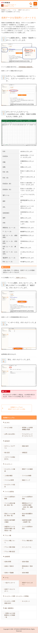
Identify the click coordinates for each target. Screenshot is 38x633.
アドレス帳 (8, 535)
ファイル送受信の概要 (9, 497)
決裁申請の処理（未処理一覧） (26, 521)
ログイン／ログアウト (9, 447)
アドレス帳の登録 (9, 547)
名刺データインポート (24, 10)
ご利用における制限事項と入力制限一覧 (9, 615)
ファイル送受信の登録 (27, 497)
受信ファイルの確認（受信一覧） (9, 514)
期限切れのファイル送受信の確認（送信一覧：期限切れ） (27, 506)
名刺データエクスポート (9, 590)
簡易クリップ (26, 480)
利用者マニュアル (6, 10)
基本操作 (7, 441)
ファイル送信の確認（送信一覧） (9, 504)
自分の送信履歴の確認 (27, 514)
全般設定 (24, 452)
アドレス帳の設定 (9, 551)
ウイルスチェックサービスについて (27, 435)
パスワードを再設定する (9, 458)
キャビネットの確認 (9, 470)
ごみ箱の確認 (8, 475)
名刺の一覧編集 (9, 572)
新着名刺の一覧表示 (27, 567)
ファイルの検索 (26, 475)
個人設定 (7, 452)
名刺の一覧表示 (9, 566)
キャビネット (8, 464)
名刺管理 (7, 556)
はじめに (7, 422)
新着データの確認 (27, 469)
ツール (14, 10)
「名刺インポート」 (21, 277)
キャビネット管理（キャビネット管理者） (17, 596)
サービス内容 (8, 427)
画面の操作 (25, 446)
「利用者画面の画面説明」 (25, 67)
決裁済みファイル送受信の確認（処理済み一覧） (9, 528)
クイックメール (26, 547)
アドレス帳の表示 (27, 540)
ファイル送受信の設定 (27, 527)
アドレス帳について (9, 541)
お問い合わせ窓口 (9, 434)
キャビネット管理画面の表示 (9, 602)
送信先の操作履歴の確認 (9, 521)
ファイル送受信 (9, 491)
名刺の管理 (7, 561)
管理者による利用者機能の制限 (27, 428)
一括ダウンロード (9, 582)
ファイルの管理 (9, 480)
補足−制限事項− (9, 608)
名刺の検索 (25, 572)
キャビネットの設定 (9, 485)
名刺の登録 (25, 561)
